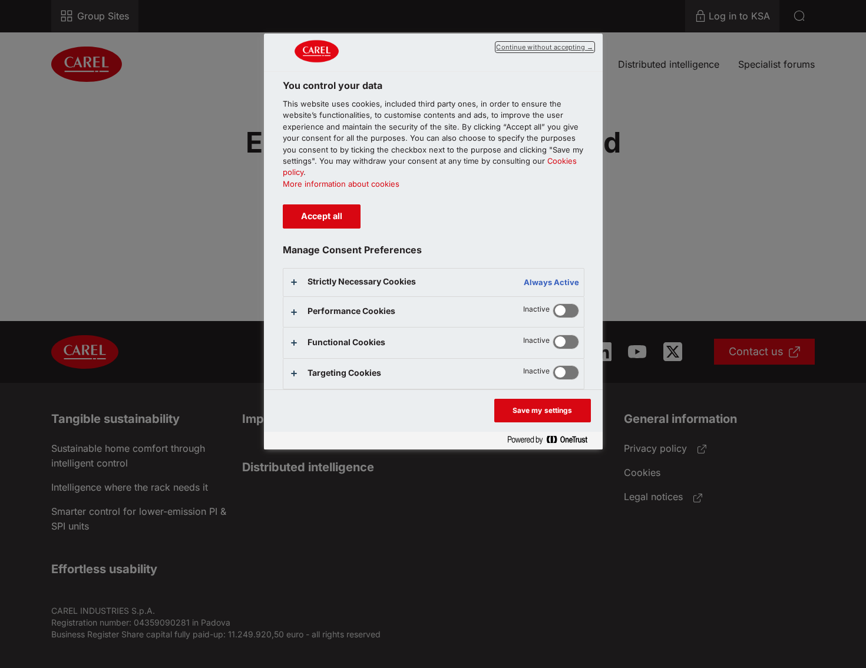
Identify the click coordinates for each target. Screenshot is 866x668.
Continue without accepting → (544, 47)
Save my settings (543, 410)
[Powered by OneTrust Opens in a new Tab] (552, 440)
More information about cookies (341, 184)
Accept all (321, 216)
